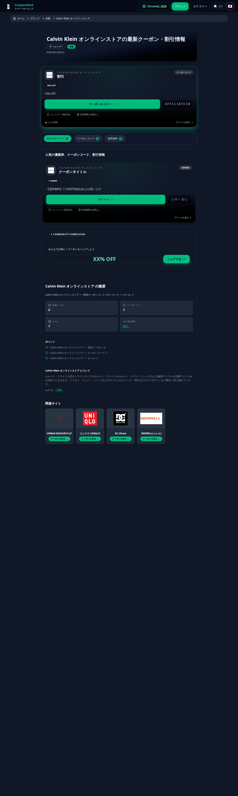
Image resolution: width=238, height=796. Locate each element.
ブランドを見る (183, 122)
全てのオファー (57, 138)
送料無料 (114, 138)
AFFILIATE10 (177, 104)
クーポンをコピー (100, 104)
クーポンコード (87, 138)
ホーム (21, 18)
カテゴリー (200, 6)
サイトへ (103, 199)
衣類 (47, 18)
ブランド (180, 6)
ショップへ (57, 46)
